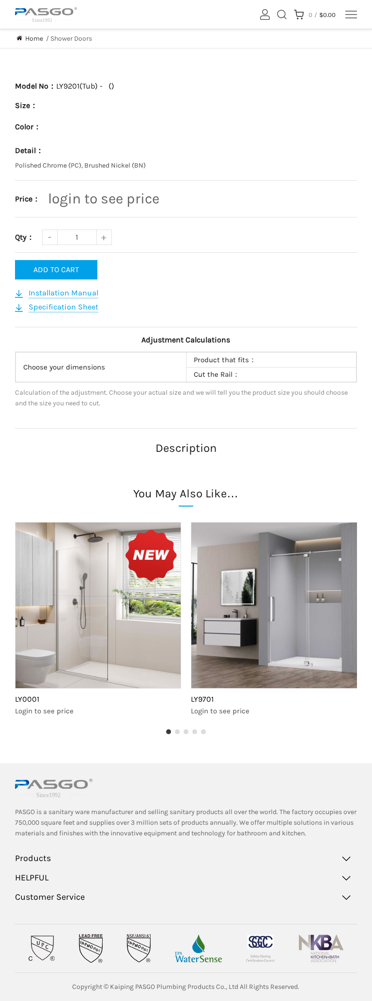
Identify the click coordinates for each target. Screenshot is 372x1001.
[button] (168, 731)
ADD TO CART (56, 269)
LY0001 (27, 699)
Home (34, 38)
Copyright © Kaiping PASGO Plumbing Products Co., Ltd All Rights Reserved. (185, 987)
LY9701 (202, 699)
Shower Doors (71, 38)
